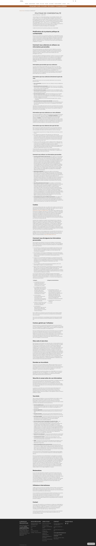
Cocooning (51, 3)
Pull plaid (42, 3)
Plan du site (44, 540)
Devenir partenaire (34, 531)
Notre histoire (33, 526)
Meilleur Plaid (22, 10)
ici (42, 481)
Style (68, 3)
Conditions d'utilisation (46, 529)
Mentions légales (45, 525)
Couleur (64, 3)
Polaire (46, 3)
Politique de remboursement (45, 534)
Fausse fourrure (57, 3)
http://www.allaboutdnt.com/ (50, 234)
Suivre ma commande (46, 523)
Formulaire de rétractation (47, 539)
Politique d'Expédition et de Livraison (47, 537)
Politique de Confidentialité (45, 531)
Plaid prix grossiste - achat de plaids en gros (36, 524)
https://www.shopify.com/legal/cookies (40, 210)
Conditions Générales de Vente (47, 527)
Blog (32, 529)
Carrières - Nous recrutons (36, 532)
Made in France (32, 3)
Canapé (37, 3)
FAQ (31, 527)
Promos (26, 3)
